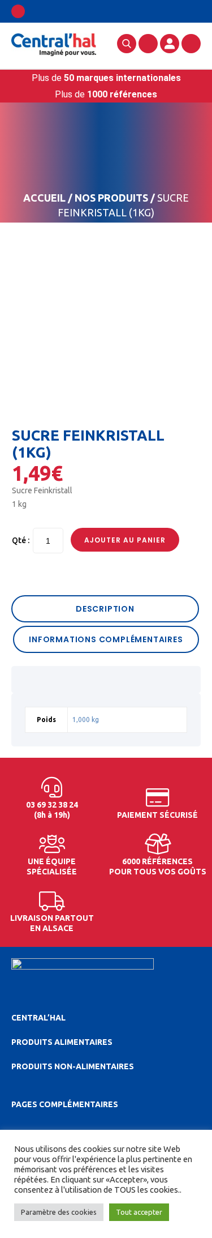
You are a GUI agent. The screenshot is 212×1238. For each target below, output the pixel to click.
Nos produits (111, 197)
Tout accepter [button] (139, 1212)
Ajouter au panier (125, 540)
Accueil (44, 197)
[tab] (106, 609)
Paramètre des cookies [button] (59, 1212)
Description (105, 608)
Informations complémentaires (106, 639)
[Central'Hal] (53, 44)
